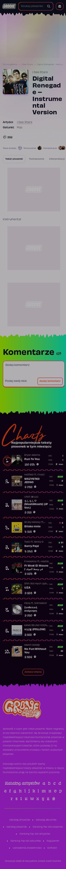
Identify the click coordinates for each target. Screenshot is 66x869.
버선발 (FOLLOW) (34, 629)
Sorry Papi (31, 546)
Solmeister (40, 603)
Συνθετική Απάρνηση (30, 609)
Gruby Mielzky (32, 522)
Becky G (38, 542)
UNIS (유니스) (31, 497)
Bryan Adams (32, 455)
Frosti (41, 475)
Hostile (45, 562)
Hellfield (28, 475)
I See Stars (27, 64)
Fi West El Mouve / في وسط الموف (36, 568)
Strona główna (10, 64)
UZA (27, 588)
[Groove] (9, 6)
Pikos (27, 603)
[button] (59, 6)
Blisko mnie (32, 526)
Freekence (30, 562)
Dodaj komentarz (50, 381)
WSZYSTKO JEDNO (32, 481)
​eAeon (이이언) (32, 645)
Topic (27, 542)
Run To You (32, 459)
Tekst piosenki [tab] (14, 159)
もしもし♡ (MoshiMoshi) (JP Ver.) (36, 504)
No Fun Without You (35, 651)
